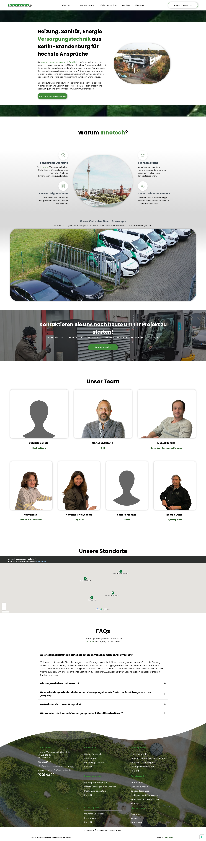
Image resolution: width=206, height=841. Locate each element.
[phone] (52, 775)
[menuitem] (68, 5)
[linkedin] (43, 775)
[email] (48, 775)
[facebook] (39, 775)
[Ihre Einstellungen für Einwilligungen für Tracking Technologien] (202, 837)
